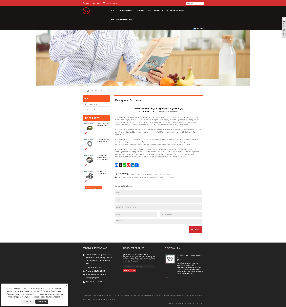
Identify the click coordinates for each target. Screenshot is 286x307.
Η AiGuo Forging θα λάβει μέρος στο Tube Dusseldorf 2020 (149, 174)
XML (189, 303)
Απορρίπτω (27, 301)
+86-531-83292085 (95, 267)
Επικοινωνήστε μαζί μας (121, 19)
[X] (120, 165)
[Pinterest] (128, 165)
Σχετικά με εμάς (125, 11)
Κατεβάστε (158, 11)
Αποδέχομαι (42, 301)
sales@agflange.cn (112, 3)
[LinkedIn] (133, 165)
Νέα (149, 11)
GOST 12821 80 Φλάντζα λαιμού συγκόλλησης (103, 125)
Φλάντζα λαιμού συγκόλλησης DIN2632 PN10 (102, 157)
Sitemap (178, 303)
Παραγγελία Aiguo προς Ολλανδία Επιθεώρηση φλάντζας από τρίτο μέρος (149, 177)
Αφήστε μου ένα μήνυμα (168, 111)
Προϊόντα (140, 11)
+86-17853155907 (99, 271)
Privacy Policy (198, 303)
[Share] (137, 165)
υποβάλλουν (195, 229)
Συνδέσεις (170, 303)
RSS (185, 303)
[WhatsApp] (124, 165)
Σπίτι (113, 11)
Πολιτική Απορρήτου (53, 297)
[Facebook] (116, 165)
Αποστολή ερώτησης (175, 11)
